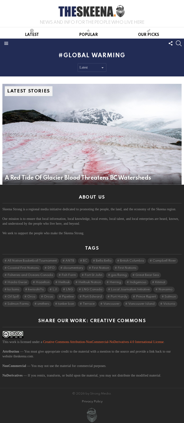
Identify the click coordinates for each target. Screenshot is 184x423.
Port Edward (92, 296)
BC (85, 260)
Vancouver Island (141, 303)
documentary (73, 267)
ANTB (69, 260)
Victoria (169, 303)
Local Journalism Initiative (130, 289)
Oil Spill (13, 296)
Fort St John (93, 275)
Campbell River (164, 260)
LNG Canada (92, 289)
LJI (54, 289)
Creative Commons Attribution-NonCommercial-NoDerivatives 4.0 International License (103, 342)
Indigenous (138, 282)
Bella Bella (103, 260)
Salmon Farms (18, 303)
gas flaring (119, 275)
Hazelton (43, 282)
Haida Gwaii (17, 282)
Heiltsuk (64, 282)
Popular (88, 35)
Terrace (89, 303)
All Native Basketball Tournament (32, 260)
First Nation (100, 267)
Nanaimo (165, 289)
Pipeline (68, 296)
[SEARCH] (179, 43)
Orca (31, 296)
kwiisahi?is (36, 289)
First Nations (127, 267)
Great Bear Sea (147, 275)
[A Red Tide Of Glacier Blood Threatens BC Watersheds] (92, 134)
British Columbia (132, 260)
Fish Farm (69, 275)
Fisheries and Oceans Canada (30, 275)
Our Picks (148, 35)
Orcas (48, 296)
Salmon (170, 296)
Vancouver (111, 303)
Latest (32, 35)
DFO (51, 267)
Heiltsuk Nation (89, 282)
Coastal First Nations (23, 267)
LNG (69, 289)
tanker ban (66, 303)
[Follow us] (170, 43)
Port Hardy (118, 296)
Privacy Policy (92, 401)
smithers (43, 303)
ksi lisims (13, 289)
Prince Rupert (146, 296)
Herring (115, 282)
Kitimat (160, 282)
